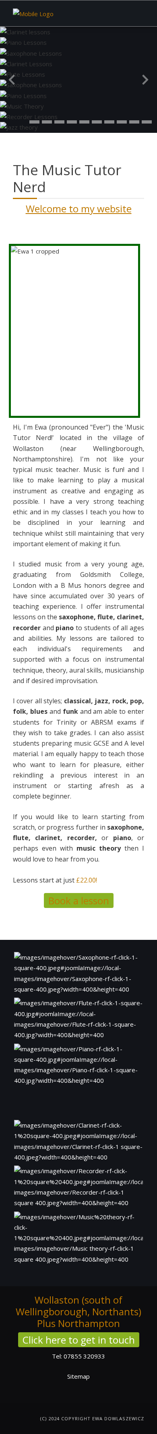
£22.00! (86, 880)
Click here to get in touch (78, 1339)
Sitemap (78, 1376)
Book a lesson (79, 900)
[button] (34, 122)
